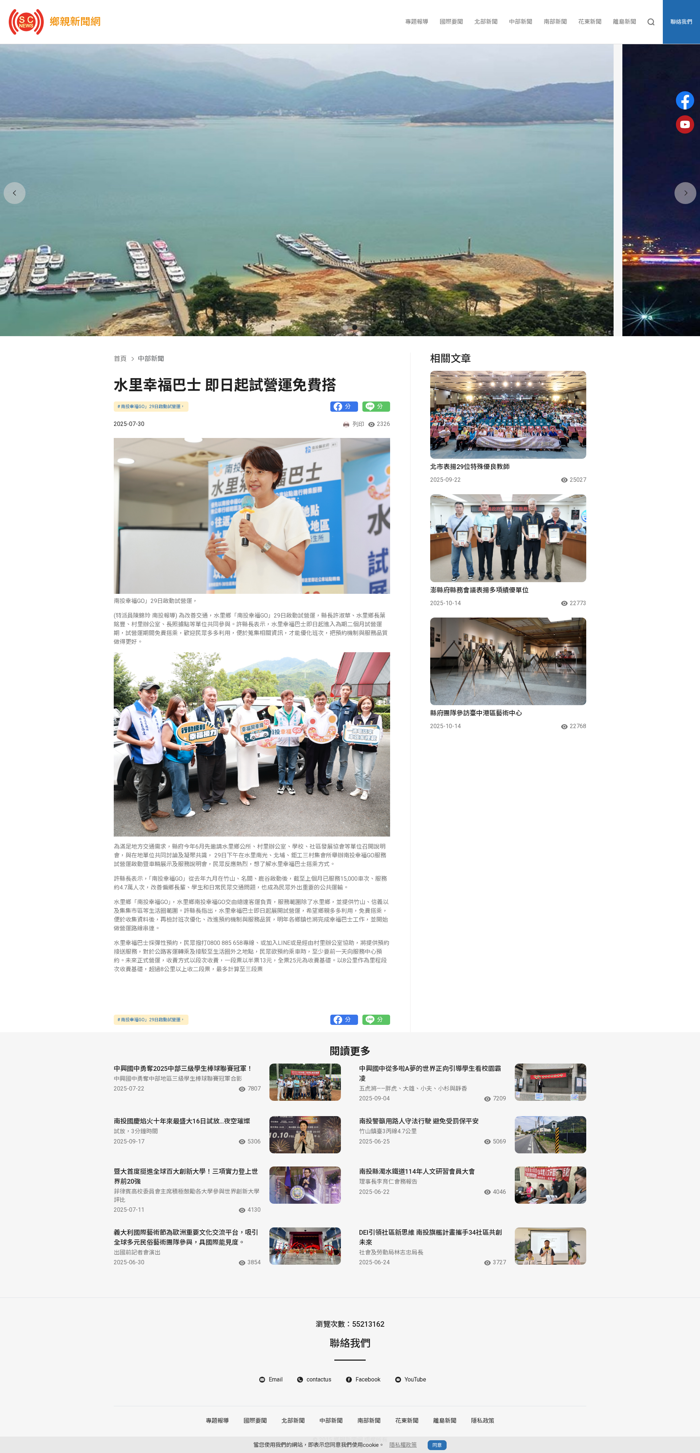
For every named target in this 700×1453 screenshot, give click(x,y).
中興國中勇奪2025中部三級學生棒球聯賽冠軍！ (183, 1068)
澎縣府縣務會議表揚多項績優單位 (479, 590)
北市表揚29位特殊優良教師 (470, 466)
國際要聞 (451, 21)
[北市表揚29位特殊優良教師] (508, 415)
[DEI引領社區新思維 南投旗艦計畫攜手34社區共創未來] (550, 1246)
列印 (358, 424)
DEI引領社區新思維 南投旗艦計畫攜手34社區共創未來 (430, 1237)
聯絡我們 (681, 22)
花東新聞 (590, 21)
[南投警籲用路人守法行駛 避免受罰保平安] (550, 1134)
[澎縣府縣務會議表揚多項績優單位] (508, 538)
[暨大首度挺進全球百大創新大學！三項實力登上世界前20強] (305, 1185)
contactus (319, 1379)
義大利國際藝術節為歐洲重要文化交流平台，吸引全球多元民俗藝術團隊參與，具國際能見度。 (186, 1237)
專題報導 (416, 21)
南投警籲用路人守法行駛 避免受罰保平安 (419, 1121)
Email (276, 1379)
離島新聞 (624, 21)
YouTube (415, 1379)
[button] (345, 327)
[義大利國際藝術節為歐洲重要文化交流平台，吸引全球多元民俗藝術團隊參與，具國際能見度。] (305, 1246)
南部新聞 (555, 21)
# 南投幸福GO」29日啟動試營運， (151, 406)
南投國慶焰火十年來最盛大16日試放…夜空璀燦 (182, 1121)
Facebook (368, 1379)
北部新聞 (486, 21)
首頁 (120, 358)
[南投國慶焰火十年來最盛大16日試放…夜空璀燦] (305, 1134)
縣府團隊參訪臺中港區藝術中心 (476, 713)
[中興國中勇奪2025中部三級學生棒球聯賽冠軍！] (305, 1082)
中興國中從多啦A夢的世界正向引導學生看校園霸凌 (430, 1073)
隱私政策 (482, 1420)
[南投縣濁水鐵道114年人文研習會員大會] (550, 1185)
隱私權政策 (403, 1445)
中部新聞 (520, 21)
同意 (437, 1445)
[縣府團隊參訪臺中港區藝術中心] (508, 662)
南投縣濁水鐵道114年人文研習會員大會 (417, 1171)
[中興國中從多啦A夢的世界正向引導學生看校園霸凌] (550, 1082)
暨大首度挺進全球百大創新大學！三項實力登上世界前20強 (186, 1176)
